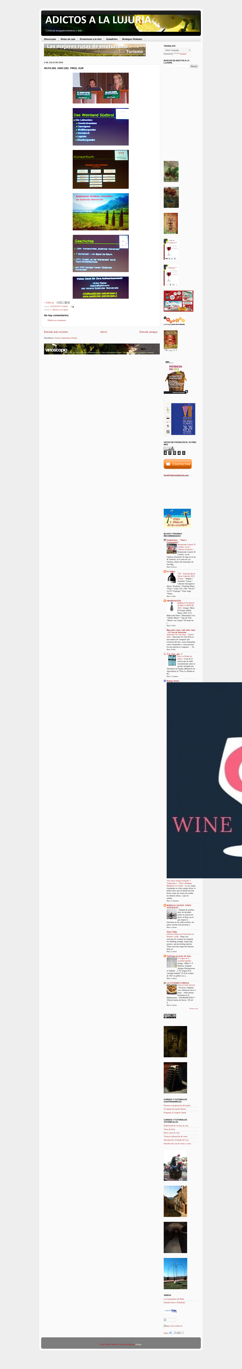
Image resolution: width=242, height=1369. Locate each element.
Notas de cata (68, 39)
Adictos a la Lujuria (60, 310)
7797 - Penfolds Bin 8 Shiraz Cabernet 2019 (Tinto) (186, 576)
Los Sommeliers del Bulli (174, 1299)
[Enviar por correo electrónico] (58, 302)
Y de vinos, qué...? (174, 654)
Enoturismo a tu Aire (91, 39)
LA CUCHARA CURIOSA (178, 983)
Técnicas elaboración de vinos (175, 1136)
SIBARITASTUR (174, 601)
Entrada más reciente (56, 331)
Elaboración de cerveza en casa (176, 1125)
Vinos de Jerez (169, 1129)
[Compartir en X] (63, 302)
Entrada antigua (148, 331)
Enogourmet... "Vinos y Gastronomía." (177, 541)
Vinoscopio (50, 39)
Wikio (166, 1333)
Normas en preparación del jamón (177, 1105)
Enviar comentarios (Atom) (66, 338)
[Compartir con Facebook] (66, 302)
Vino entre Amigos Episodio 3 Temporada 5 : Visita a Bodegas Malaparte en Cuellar (179, 883)
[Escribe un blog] (60, 302)
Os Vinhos (171, 571)
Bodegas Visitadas (132, 39)
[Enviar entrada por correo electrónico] (72, 306)
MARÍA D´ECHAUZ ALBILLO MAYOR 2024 (185, 605)
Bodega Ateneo (173, 681)
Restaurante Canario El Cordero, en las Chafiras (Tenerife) (186, 547)
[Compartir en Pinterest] (68, 302)
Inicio (103, 331)
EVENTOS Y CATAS (59, 306)
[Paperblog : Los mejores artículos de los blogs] (171, 1312)
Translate (182, 54)
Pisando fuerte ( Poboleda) (174, 1302)
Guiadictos (112, 39)
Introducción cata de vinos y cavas (177, 1143)
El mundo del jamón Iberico (175, 1109)
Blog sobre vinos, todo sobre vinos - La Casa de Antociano (181, 631)
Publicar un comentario (57, 320)
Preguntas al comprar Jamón (175, 1112)
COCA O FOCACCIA (186, 985)
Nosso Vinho (172, 932)
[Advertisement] (67, 379)
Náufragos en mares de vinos (179, 956)
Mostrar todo (194, 1008)
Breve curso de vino (172, 1133)
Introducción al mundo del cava (176, 1140)
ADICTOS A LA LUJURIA (98, 20)
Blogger (138, 1344)
